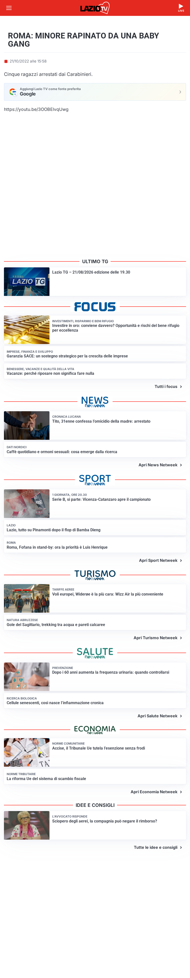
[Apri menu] (9, 8)
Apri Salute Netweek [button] (157, 715)
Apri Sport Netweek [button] (158, 560)
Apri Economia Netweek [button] (154, 791)
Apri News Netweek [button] (158, 464)
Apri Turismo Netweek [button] (155, 637)
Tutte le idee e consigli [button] (155, 847)
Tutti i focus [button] (166, 386)
